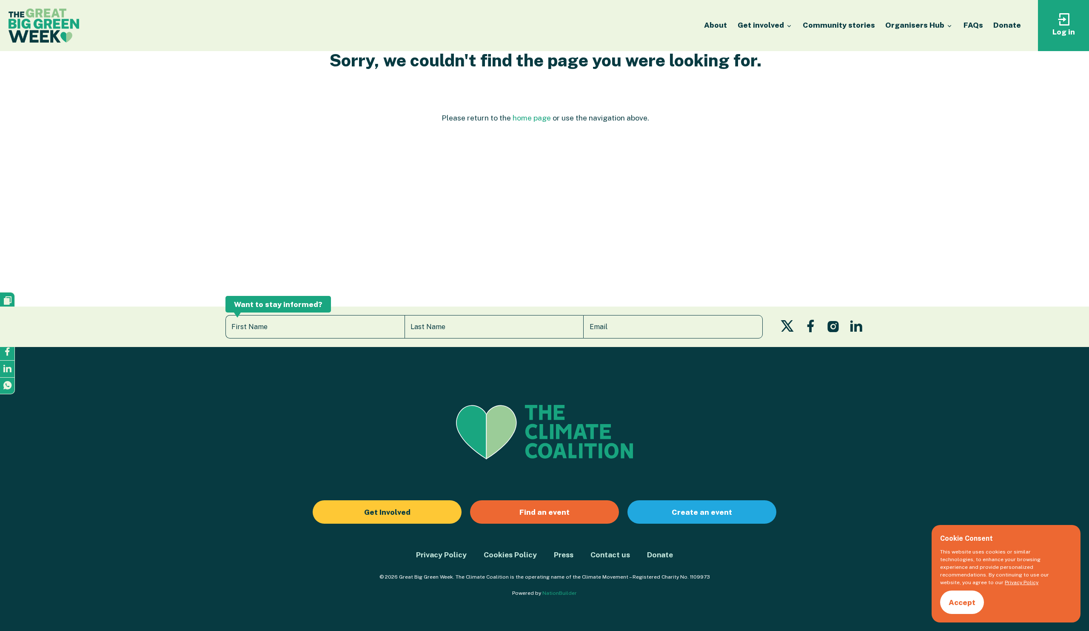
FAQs (973, 25)
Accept (962, 602)
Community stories (839, 25)
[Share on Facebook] (7, 351)
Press (563, 554)
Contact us (610, 554)
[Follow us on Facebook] (810, 328)
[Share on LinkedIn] (7, 368)
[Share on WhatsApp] (7, 385)
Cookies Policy (510, 554)
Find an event (544, 512)
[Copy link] (7, 300)
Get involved (762, 25)
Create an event (702, 512)
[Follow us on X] (787, 328)
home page (532, 117)
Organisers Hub (915, 25)
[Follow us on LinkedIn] (856, 328)
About (715, 25)
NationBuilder (559, 593)
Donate (1007, 25)
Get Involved (387, 512)
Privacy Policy (441, 554)
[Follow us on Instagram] (833, 328)
